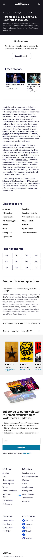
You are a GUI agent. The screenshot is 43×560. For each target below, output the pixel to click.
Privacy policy (8, 500)
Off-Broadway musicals (31, 217)
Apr (7, 267)
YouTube (28, 538)
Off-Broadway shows (30, 477)
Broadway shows (22, 160)
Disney (5, 225)
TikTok (27, 528)
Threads (28, 531)
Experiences (7, 237)
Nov (36, 255)
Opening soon (27, 229)
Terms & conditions (10, 491)
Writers (5, 487)
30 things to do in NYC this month (15, 86)
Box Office (7, 531)
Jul (36, 267)
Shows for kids (28, 221)
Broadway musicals (29, 213)
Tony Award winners (29, 233)
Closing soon (7, 233)
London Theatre (8, 521)
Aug (6, 255)
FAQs (5, 477)
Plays (24, 484)
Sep (16, 255)
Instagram (29, 524)
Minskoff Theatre (25, 369)
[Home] (22, 4)
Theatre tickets (28, 498)
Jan (16, 261)
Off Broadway (8, 213)
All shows (6, 209)
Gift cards (26, 501)
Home (5, 13)
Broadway (26, 209)
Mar (36, 261)
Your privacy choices (7, 495)
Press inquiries (8, 484)
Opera (5, 229)
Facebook (29, 521)
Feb (26, 261)
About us (6, 473)
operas (5, 134)
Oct (26, 255)
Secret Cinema (8, 528)
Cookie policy (8, 504)
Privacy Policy (27, 453)
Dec (6, 261)
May (16, 267)
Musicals (25, 480)
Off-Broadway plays (10, 221)
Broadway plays (8, 217)
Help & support (8, 480)
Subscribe (21, 448)
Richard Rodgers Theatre (10, 370)
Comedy (25, 225)
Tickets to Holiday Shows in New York (20, 13)
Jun (26, 267)
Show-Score (7, 524)
